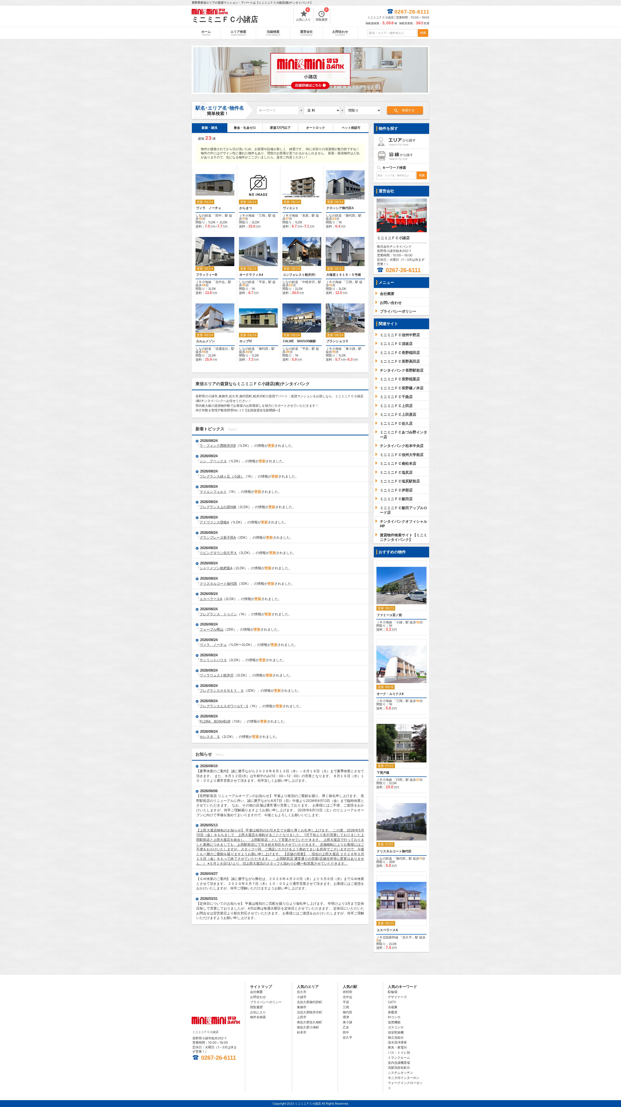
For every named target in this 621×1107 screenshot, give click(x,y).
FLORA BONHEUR (215, 721)
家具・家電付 (397, 1047)
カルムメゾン (205, 341)
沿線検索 (273, 33)
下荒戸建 (383, 772)
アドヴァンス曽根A (214, 522)
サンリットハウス (213, 660)
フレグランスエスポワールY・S (224, 706)
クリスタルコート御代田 (218, 583)
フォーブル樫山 (211, 629)
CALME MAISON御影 (299, 341)
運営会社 (306, 33)
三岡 (262, 215)
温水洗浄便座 (397, 1042)
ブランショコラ (337, 341)
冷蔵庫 (392, 1007)
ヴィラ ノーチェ (208, 208)
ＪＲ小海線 (247, 215)
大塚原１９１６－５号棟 (343, 275)
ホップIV (245, 341)
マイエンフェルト (213, 491)
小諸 (399, 622)
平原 (262, 282)
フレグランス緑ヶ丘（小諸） (222, 476)
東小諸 (350, 348)
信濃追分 (221, 348)
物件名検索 (258, 1017)
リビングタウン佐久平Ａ (218, 553)
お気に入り (303, 15)
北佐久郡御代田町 (309, 1002)
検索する (408, 110)
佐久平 (407, 937)
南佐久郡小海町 (308, 1027)
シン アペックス (213, 461)
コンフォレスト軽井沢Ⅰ (299, 275)
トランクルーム (399, 1057)
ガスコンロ (396, 1027)
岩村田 (347, 992)
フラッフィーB (206, 275)
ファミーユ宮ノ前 (389, 615)
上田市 (301, 1017)
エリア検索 (238, 33)
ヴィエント (291, 208)
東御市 (301, 1007)
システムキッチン (400, 1072)
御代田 (350, 215)
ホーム (206, 33)
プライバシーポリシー (266, 1002)
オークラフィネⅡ (251, 275)
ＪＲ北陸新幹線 (387, 937)
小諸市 (301, 997)
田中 (218, 215)
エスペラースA (211, 599)
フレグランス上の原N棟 (218, 507)
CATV (392, 1002)
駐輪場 (392, 992)
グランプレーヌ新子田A (218, 537)
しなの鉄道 (203, 215)
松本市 (301, 1032)
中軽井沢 (308, 282)
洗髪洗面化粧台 (399, 1067)
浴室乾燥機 (396, 1032)
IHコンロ (394, 1017)
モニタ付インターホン (403, 1078)
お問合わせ (340, 33)
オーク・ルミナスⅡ (390, 694)
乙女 (346, 1027)
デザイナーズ (397, 997)
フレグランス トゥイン (218, 614)
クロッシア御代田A (340, 208)
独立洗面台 (396, 1037)
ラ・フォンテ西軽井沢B (218, 445)
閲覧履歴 (321, 15)
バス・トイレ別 (399, 1052)
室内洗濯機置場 (399, 1063)
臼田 (399, 779)
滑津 (346, 1017)
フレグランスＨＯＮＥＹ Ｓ (222, 690)
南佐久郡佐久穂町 (309, 1022)
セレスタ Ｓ (210, 736)
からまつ (245, 208)
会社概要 (256, 992)
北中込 (220, 282)
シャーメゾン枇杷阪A (216, 568)
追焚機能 (394, 1022)
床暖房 (392, 1012)
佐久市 (301, 992)
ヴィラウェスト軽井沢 (217, 675)
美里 (305, 215)
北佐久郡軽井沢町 (309, 1012)
